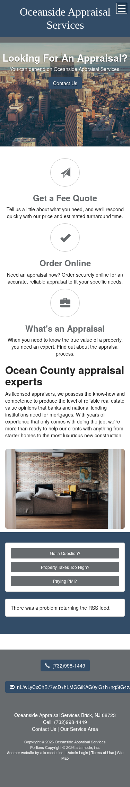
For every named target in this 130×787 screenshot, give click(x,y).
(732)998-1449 (68, 665)
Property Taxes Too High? (65, 567)
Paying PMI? (65, 581)
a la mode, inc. (52, 752)
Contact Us (65, 83)
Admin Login (78, 752)
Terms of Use (102, 752)
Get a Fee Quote (65, 198)
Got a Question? (65, 553)
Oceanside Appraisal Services (65, 18)
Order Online (65, 263)
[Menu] (121, 8)
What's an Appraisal (65, 328)
